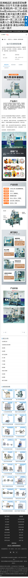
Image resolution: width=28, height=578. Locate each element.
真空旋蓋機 (4, 354)
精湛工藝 (21, 540)
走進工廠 (21, 529)
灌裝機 (15, 39)
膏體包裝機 (7, 540)
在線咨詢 (6, 67)
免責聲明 (7, 524)
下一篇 (23, 332)
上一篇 (4, 332)
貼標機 (3, 377)
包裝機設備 (4, 341)
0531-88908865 (14, 546)
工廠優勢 (20, 64)
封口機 (3, 357)
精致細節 (21, 537)
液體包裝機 (7, 537)
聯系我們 (7, 527)
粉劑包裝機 (7, 532)
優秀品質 (21, 535)
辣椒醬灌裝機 (21, 521)
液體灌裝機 (20, 39)
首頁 (5, 39)
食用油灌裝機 (21, 519)
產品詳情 (6, 64)
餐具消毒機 (4, 380)
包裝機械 (7, 529)
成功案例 (7, 519)
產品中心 (10, 39)
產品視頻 (13, 64)
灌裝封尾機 (4, 370)
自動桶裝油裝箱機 (6, 344)
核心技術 (21, 532)
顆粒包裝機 (7, 535)
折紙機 (3, 374)
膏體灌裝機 (21, 527)
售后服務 (7, 521)
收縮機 (3, 351)
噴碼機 (3, 367)
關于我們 (7, 516)
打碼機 (3, 361)
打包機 (3, 364)
